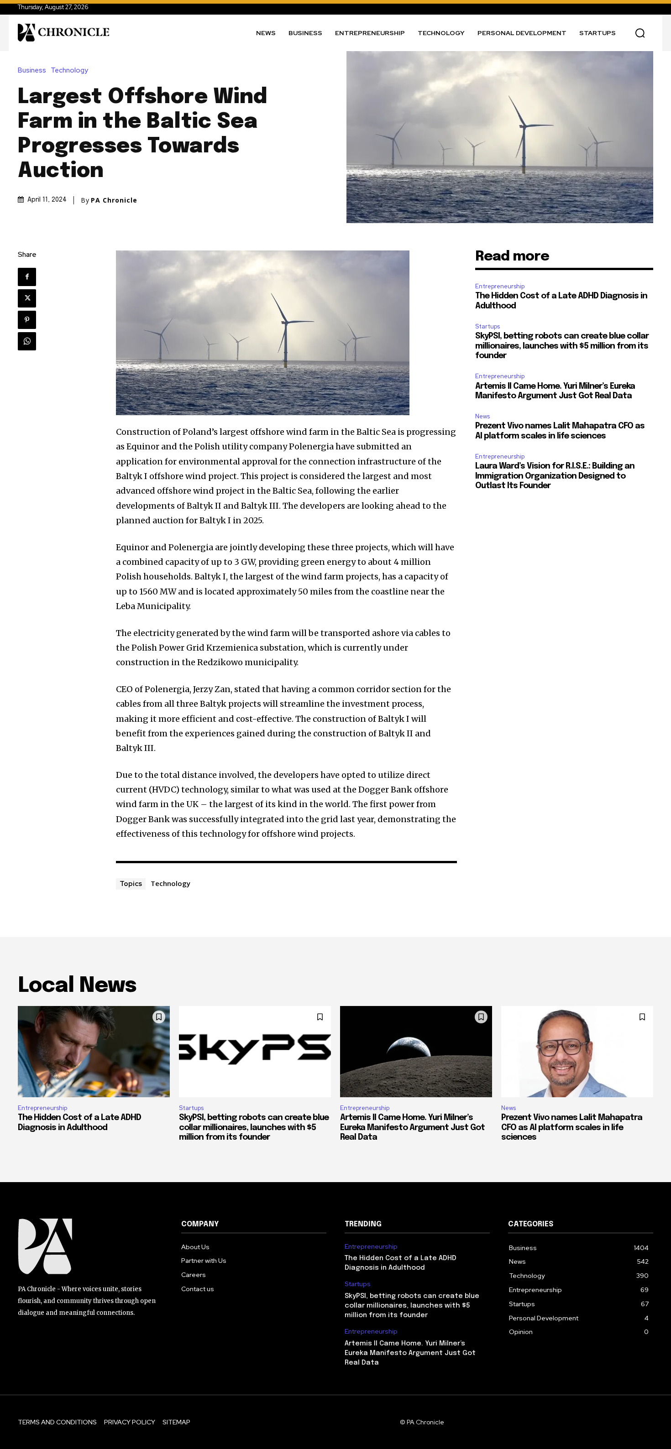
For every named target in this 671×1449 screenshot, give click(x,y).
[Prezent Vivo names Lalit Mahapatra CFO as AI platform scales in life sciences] (577, 1051)
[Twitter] (27, 298)
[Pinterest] (27, 320)
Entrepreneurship (499, 286)
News (482, 416)
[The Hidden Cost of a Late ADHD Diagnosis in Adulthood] (94, 1051)
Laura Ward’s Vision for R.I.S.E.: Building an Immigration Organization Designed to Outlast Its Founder (554, 476)
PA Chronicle (114, 200)
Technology (69, 70)
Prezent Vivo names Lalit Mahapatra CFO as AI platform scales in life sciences (571, 1127)
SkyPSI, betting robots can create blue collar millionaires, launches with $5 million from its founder (562, 346)
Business (32, 70)
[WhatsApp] (27, 341)
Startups (487, 326)
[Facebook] (27, 277)
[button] (640, 33)
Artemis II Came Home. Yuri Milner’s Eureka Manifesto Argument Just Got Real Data (412, 1127)
